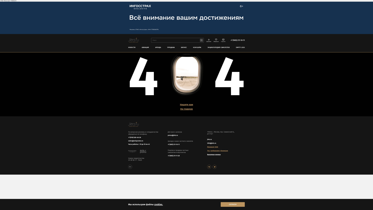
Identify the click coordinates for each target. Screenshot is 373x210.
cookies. (158, 204)
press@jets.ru (173, 135)
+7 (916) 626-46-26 (134, 137)
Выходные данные (214, 154)
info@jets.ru (211, 143)
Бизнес (184, 47)
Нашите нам (186, 104)
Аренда (158, 47)
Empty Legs (240, 47)
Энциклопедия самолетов (219, 47)
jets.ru (209, 139)
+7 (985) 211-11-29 (174, 156)
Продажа (171, 47)
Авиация (145, 47)
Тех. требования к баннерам (217, 151)
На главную (186, 109)
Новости (131, 47)
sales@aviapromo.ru (135, 141)
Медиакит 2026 (212, 147)
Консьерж (197, 47)
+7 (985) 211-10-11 (238, 40)
